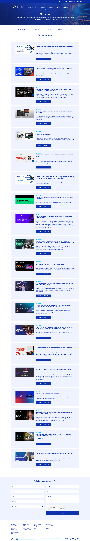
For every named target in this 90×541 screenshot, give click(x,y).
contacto (73, 7)
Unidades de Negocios (16, 522)
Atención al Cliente (26, 530)
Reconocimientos (37, 29)
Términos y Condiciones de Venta (29, 539)
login (79, 1)
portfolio (43, 7)
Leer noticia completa (43, 59)
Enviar (62, 513)
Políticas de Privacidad (45, 538)
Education (13, 528)
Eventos (70, 29)
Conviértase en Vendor (38, 526)
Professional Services (15, 532)
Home (43, 9)
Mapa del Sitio (53, 538)
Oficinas (50, 29)
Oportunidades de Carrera (50, 525)
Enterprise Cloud (14, 529)
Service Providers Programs (16, 530)
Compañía (48, 522)
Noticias (60, 29)
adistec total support (68, 1)
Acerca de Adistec (22, 29)
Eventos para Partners (27, 529)
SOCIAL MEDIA (40, 438)
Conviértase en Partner (27, 526)
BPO (35, 528)
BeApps (12, 533)
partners (25, 522)
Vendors (36, 522)
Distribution (13, 524)
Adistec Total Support (26, 528)
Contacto (47, 527)
